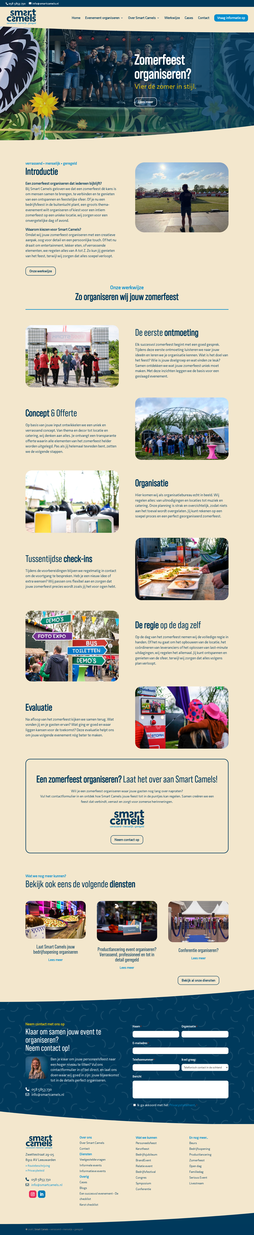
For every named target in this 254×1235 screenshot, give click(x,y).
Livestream (196, 1183)
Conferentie (143, 1189)
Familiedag (196, 1172)
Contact (203, 18)
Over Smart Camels (142, 18)
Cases (189, 18)
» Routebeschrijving (37, 1165)
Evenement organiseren (102, 18)
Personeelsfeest (146, 1143)
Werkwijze (172, 18)
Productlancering (200, 1154)
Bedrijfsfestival (146, 1172)
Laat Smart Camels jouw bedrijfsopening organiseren (55, 949)
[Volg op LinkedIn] (41, 1194)
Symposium (143, 1183)
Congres (141, 1177)
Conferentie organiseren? (198, 950)
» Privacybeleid (34, 1170)
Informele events (91, 1165)
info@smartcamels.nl (47, 1094)
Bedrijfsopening (199, 1149)
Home (76, 18)
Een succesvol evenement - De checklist (99, 1196)
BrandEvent (143, 1160)
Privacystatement (182, 1105)
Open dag (195, 1166)
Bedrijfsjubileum (146, 1154)
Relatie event (144, 1166)
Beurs (193, 1143)
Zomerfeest (197, 1160)
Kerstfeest (142, 1149)
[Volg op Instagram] (32, 1194)
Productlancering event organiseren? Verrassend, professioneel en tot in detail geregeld (127, 954)
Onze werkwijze (40, 271)
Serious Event (198, 1177)
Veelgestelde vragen (93, 1159)
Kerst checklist (89, 1204)
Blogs (83, 1188)
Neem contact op (127, 839)
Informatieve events (93, 1171)
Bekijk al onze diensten (198, 980)
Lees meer (145, 102)
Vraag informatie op (231, 18)
